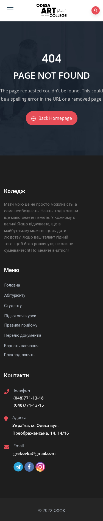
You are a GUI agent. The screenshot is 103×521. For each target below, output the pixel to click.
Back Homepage (55, 118)
